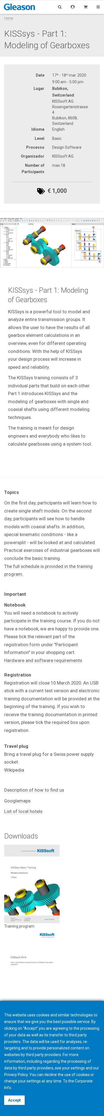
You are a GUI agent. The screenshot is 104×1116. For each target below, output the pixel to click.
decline (50, 1074)
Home (8, 18)
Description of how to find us (34, 790)
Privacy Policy (16, 1074)
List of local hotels (23, 811)
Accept (14, 1100)
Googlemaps (17, 801)
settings (34, 1081)
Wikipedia (14, 770)
